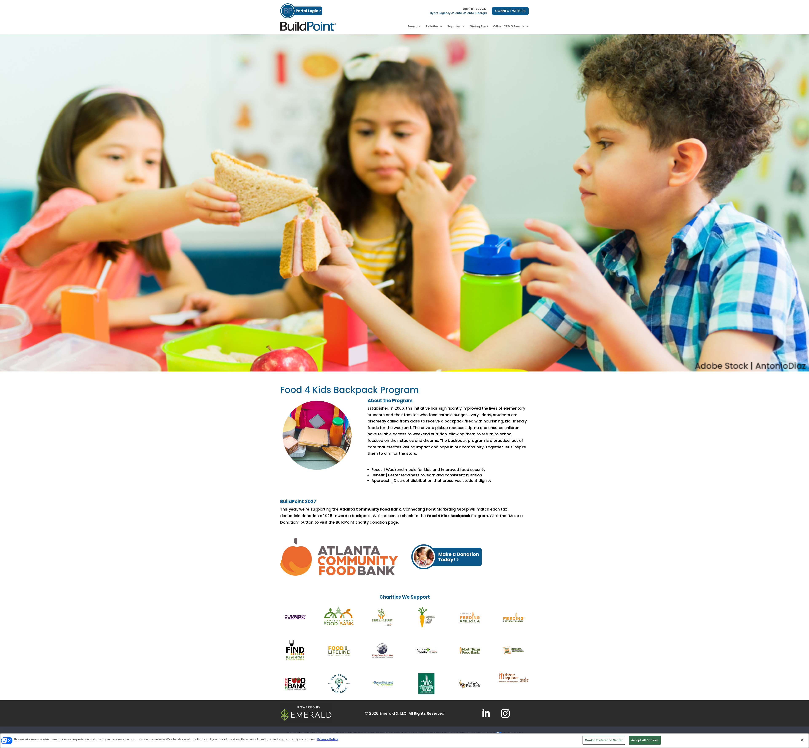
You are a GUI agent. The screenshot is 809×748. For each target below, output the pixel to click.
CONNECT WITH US (510, 11)
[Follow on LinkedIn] (486, 713)
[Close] (802, 739)
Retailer (432, 26)
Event (412, 26)
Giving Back (479, 26)
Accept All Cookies (644, 740)
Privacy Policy (327, 739)
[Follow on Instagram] (505, 713)
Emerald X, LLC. (393, 713)
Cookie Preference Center (604, 740)
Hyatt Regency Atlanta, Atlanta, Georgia (458, 13)
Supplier (454, 26)
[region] (404, 740)
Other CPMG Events (509, 26)
